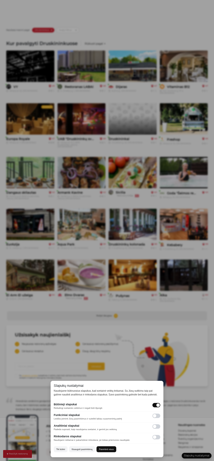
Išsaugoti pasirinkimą (82, 449)
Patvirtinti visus (106, 449)
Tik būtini (60, 449)
